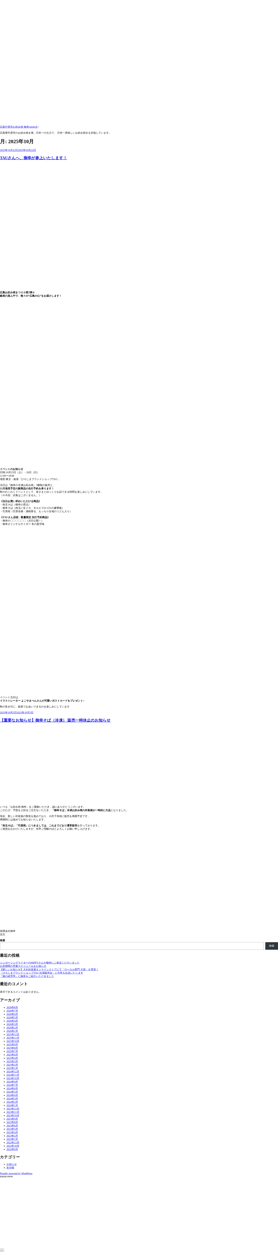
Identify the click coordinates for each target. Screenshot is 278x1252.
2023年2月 (12, 1135)
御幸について (7, 1208)
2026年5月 (12, 1017)
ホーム (4, 1190)
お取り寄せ (6, 1226)
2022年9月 (12, 1149)
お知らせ (11, 1164)
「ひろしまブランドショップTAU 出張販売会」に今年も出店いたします (41, 972)
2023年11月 (12, 1112)
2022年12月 (12, 1142)
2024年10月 (12, 1078)
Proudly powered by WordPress (16, 1173)
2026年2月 (12, 1027)
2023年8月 (12, 1122)
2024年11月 (12, 1075)
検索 (2, 940)
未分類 (10, 1167)
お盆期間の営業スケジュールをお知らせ (23, 966)
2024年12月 (12, 1071)
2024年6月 (12, 1088)
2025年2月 (12, 1064)
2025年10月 (12, 1041)
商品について (7, 1214)
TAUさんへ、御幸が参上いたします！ (33, 158)
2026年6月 (12, 1014)
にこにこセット (9, 1220)
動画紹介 (5, 1232)
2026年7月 (12, 1010)
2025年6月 (12, 1054)
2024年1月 (12, 1105)
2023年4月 (12, 1132)
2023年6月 (12, 1125)
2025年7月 (12, 1051)
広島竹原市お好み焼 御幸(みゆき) (19, 126)
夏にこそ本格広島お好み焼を (16, 1196)
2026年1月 (12, 1031)
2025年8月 (12, 1048)
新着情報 (5, 1202)
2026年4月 (12, 1021)
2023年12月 (12, 1108)
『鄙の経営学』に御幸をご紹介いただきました (27, 976)
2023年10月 (12, 1115)
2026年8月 (12, 1007)
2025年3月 (12, 1061)
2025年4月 (12, 1058)
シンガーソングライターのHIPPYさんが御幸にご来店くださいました (40, 962)
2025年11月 (12, 1037)
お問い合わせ (7, 1244)
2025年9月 (12, 1044)
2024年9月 (12, 1081)
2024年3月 (12, 1098)
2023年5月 (12, 1129)
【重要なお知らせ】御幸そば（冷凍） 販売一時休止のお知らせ (55, 720)
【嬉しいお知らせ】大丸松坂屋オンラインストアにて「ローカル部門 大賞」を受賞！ (49, 969)
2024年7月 (12, 1085)
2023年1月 (12, 1139)
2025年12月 (12, 1034)
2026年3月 (12, 1024)
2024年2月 (12, 1102)
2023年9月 (12, 1119)
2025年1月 (12, 1068)
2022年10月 (12, 1146)
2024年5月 (12, 1091)
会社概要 (5, 1238)
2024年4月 (12, 1095)
